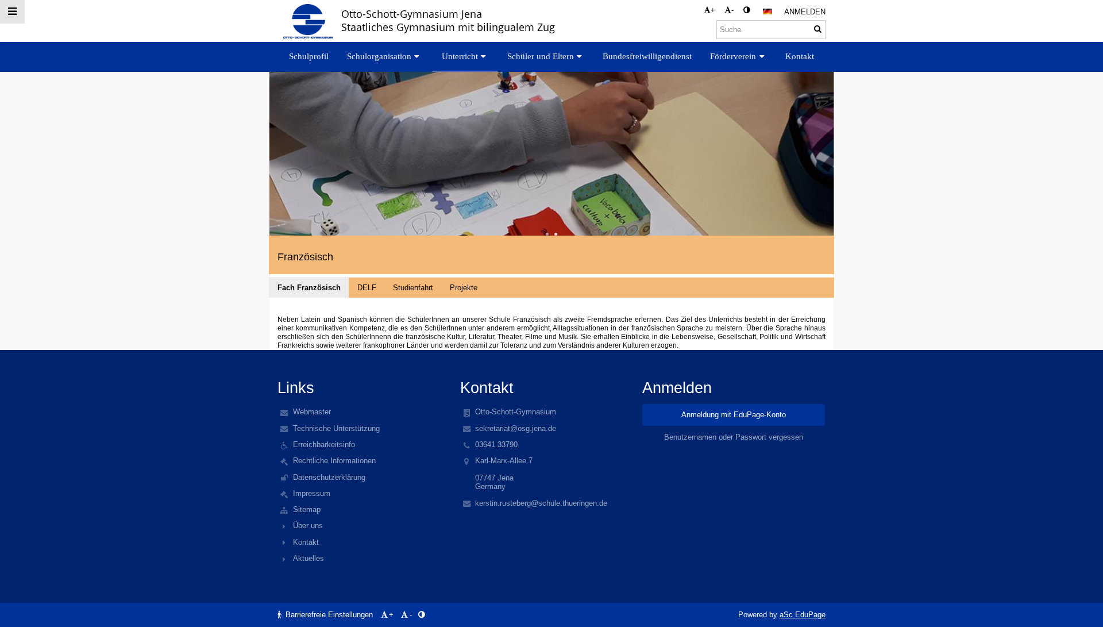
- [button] (732, 10)
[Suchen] (817, 29)
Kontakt (306, 542)
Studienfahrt (413, 287)
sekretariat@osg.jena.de (515, 428)
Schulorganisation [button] (379, 56)
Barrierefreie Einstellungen (329, 614)
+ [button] (713, 10)
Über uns (308, 525)
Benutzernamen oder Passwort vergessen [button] (733, 437)
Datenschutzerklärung (329, 477)
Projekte (463, 287)
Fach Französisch (309, 287)
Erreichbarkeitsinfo (324, 444)
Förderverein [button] (733, 56)
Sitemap (307, 509)
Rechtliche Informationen (334, 460)
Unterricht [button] (460, 56)
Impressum (311, 493)
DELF (366, 287)
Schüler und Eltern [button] (540, 56)
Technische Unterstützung (336, 428)
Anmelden (805, 11)
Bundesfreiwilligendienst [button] (647, 56)
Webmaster (312, 411)
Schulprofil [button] (309, 56)
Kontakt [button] (799, 56)
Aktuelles (308, 558)
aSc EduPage (803, 614)
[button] (746, 10)
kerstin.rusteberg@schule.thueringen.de (541, 503)
